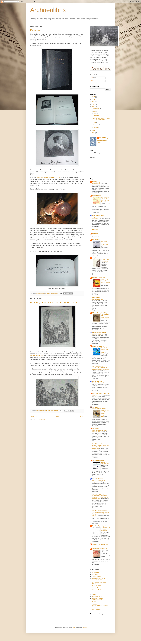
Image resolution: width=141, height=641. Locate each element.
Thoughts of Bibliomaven (99, 549)
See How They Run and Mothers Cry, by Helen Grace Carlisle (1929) (100, 514)
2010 (93, 102)
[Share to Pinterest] (72, 293)
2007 (93, 130)
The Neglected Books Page (100, 511)
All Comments (96, 81)
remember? (95, 395)
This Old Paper (96, 602)
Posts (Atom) (41, 419)
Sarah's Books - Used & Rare (101, 393)
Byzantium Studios (97, 576)
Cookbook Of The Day (98, 278)
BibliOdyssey (96, 182)
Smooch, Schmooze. (97, 299)
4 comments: (54, 293)
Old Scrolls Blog (97, 381)
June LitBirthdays (96, 334)
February (96, 125)
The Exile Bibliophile (98, 460)
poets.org (100, 605)
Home (57, 416)
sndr (74, 627)
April (94, 122)
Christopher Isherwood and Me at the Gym (105, 243)
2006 (93, 133)
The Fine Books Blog (98, 494)
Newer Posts (34, 416)
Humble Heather (96, 183)
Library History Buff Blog (99, 313)
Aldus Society (95, 572)
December (96, 108)
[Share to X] (68, 293)
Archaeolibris (48, 9)
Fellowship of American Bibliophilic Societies (98, 579)
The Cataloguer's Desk (99, 444)
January (95, 127)
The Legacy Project (97, 596)
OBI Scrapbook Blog (98, 366)
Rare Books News (97, 592)
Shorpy (94, 594)
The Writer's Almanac (97, 599)
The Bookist (95, 428)
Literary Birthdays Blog (99, 332)
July (94, 111)
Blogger (85, 627)
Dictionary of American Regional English (48, 177)
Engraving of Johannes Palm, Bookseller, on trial (54, 302)
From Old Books (96, 585)
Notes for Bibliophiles (98, 346)
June (95, 113)
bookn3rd (95, 229)
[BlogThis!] (66, 293)
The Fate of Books (97, 479)
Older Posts (80, 416)
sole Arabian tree (96, 609)
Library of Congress (97, 588)
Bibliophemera (96, 195)
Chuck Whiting (103, 138)
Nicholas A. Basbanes (98, 590)
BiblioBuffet (95, 574)
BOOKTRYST (96, 239)
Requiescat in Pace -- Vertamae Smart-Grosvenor (105, 281)
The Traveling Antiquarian (99, 526)
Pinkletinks (35, 30)
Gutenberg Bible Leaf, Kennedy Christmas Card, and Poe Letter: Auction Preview (100, 497)
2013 (93, 97)
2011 (93, 99)
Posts (94, 78)
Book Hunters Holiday (98, 215)
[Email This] (64, 293)
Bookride (95, 233)
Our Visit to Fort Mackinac (99, 383)
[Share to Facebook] (70, 293)
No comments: (55, 410)
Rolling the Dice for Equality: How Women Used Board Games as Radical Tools (100, 447)
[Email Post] (60, 293)
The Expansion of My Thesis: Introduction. (105, 529)
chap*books (95, 258)
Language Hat (96, 297)
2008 (93, 106)
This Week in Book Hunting (100, 544)
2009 (93, 104)
